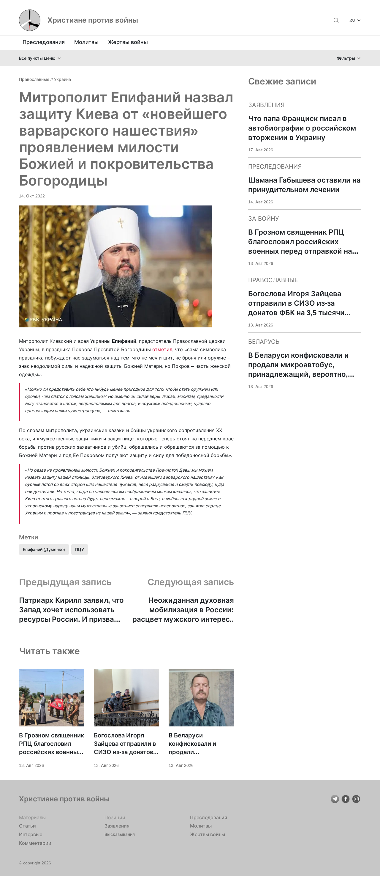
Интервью (30, 834)
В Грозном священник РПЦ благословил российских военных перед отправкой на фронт (51, 744)
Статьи (27, 826)
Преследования (44, 42)
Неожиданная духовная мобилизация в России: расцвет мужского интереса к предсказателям (183, 610)
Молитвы (86, 42)
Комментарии (35, 843)
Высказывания (119, 834)
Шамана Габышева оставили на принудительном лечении (304, 185)
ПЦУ (79, 549)
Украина (62, 79)
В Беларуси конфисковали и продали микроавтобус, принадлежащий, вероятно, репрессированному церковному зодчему (200, 744)
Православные (34, 79)
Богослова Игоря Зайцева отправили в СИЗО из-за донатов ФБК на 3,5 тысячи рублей (125, 744)
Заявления (116, 826)
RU (352, 20)
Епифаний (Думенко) (44, 549)
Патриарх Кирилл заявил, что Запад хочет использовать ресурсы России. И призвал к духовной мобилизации (71, 610)
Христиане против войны (93, 20)
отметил (162, 349)
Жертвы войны (128, 42)
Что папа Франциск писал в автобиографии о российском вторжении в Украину (302, 128)
